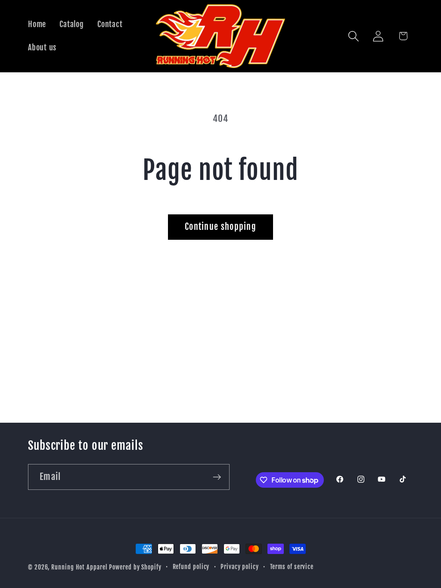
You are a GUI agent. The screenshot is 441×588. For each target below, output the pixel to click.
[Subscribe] (217, 477)
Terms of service (292, 567)
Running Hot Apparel (80, 567)
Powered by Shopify (135, 567)
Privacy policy (239, 567)
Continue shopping (220, 226)
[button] (354, 36)
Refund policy (191, 567)
